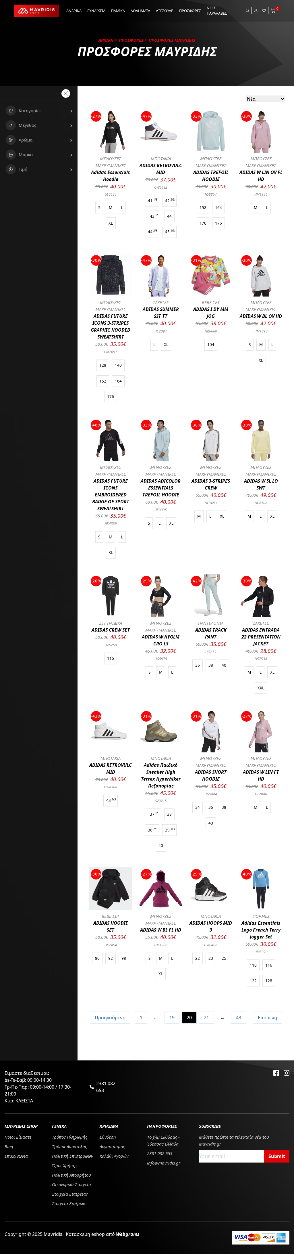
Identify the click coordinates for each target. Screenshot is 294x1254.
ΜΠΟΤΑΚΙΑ (161, 158)
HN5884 (210, 794)
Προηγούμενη (110, 1017)
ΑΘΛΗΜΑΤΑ (140, 10)
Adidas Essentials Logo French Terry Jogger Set (261, 930)
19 (172, 1017)
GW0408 (210, 945)
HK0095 (160, 509)
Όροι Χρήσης (65, 1165)
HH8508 (261, 502)
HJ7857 (210, 651)
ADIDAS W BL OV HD (261, 316)
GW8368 (110, 787)
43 (238, 1017)
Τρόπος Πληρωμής (69, 1137)
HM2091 (110, 351)
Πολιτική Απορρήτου (71, 1175)
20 (189, 1017)
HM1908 (160, 945)
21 (206, 1017)
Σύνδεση (108, 1137)
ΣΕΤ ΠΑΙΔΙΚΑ (110, 623)
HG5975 (160, 658)
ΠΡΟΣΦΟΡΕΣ (190, 10)
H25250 (111, 645)
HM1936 (261, 194)
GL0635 (111, 194)
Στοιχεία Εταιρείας (70, 1194)
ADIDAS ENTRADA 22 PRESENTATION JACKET (261, 637)
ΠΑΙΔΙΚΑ (118, 10)
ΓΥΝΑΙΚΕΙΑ (96, 10)
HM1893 (261, 331)
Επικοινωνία (16, 1156)
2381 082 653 (105, 1087)
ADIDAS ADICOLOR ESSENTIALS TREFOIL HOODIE (161, 488)
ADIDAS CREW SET (111, 630)
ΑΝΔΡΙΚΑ (74, 10)
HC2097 (160, 331)
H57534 (261, 658)
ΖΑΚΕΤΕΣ (161, 302)
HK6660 (211, 331)
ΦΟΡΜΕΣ (261, 916)
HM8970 (261, 951)
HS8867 (211, 194)
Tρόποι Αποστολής (69, 1146)
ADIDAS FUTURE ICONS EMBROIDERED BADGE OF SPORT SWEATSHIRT (110, 495)
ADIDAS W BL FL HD (160, 930)
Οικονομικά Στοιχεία (71, 1184)
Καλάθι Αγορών (114, 1156)
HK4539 (111, 523)
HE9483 (211, 502)
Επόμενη (267, 1017)
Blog (9, 1146)
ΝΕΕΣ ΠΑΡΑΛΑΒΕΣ (217, 10)
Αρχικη (106, 40)
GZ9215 (161, 800)
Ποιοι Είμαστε (18, 1137)
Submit (276, 1156)
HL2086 (261, 794)
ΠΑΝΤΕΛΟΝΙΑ (210, 623)
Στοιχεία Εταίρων (68, 1203)
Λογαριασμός (112, 1146)
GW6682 (160, 187)
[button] (39, 110)
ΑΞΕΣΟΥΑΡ (164, 10)
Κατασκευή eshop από (103, 1234)
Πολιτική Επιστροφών (72, 1156)
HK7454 (111, 945)
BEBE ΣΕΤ (211, 302)
